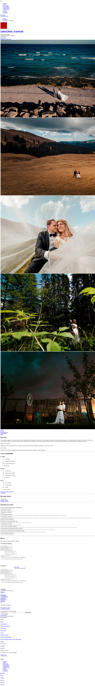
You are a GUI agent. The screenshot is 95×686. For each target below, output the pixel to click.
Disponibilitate (3, 433)
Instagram (3, 599)
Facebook (3, 598)
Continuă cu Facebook (5, 608)
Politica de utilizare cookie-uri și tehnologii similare (11, 639)
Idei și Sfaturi (6, 5)
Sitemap (2, 641)
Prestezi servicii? (6, 9)
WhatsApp (3, 595)
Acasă (4, 18)
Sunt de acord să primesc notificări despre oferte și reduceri (12, 558)
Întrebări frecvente (4, 432)
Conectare (5, 11)
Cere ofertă (3, 565)
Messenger (5, 596)
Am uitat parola (4, 615)
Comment (3, 555)
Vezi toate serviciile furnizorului (7, 491)
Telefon (3, 592)
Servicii (2, 431)
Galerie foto (3, 39)
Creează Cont (3, 654)
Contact (4, 10)
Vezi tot (2, 430)
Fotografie (5, 19)
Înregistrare (5, 12)
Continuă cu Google (6, 607)
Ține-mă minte (5, 613)
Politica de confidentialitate (6, 637)
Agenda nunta (3, 628)
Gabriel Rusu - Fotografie (12, 31)
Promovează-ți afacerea (5, 626)
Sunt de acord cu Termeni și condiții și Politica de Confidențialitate (14, 557)
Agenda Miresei (6, 6)
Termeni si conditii (4, 635)
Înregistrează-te (4, 617)
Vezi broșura (3, 38)
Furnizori (5, 3)
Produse (4, 4)
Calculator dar (6, 8)
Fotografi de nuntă (4, 16)
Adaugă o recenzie (4, 500)
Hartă (2, 434)
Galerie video (8, 39)
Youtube (3, 601)
